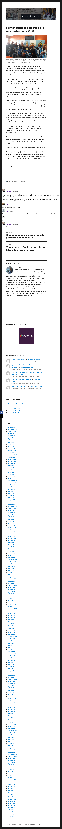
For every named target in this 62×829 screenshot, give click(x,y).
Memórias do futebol (14, 412)
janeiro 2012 (11, 777)
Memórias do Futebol (14, 408)
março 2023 (11, 500)
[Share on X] (1, 416)
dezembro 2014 (12, 703)
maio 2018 (11, 624)
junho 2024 (11, 468)
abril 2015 (10, 694)
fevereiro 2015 (12, 698)
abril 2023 (11, 497)
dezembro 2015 (12, 677)
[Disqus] (31, 208)
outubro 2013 (11, 733)
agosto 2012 (11, 763)
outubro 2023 (12, 485)
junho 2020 (11, 570)
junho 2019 (11, 596)
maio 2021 (11, 547)
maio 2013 (11, 743)
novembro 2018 (12, 611)
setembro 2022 (12, 512)
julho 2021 (11, 542)
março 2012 (11, 773)
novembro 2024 (12, 457)
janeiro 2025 (11, 453)
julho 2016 (11, 662)
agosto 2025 (11, 438)
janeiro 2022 (11, 530)
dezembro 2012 (12, 754)
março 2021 (11, 551)
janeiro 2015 (11, 701)
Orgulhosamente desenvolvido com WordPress (28, 824)
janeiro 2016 (11, 675)
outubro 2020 (12, 562)
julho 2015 (11, 688)
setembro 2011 (12, 786)
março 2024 (11, 474)
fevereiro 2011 (12, 799)
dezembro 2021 (12, 532)
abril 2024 (11, 472)
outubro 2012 (11, 758)
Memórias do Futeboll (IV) (16, 404)
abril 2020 (11, 574)
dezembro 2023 (12, 480)
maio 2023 (11, 495)
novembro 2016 (12, 653)
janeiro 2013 (11, 752)
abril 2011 (10, 797)
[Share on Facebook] (1, 412)
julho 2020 (11, 568)
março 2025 (11, 448)
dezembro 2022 (12, 506)
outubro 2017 (11, 639)
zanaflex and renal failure (19, 386)
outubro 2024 (12, 459)
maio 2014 (11, 718)
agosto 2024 (11, 463)
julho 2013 (11, 739)
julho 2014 (11, 713)
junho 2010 (11, 812)
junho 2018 (11, 621)
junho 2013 (11, 741)
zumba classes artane (18, 359)
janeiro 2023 (11, 504)
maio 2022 (11, 521)
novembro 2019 (12, 585)
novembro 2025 (12, 431)
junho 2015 (11, 690)
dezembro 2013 (12, 728)
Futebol (23, 181)
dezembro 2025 (12, 429)
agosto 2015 (11, 686)
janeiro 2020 (11, 581)
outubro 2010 (11, 803)
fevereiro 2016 (12, 673)
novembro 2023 (12, 483)
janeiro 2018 (11, 632)
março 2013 (11, 748)
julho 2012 (11, 765)
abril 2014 (10, 720)
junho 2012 (11, 767)
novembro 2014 (12, 705)
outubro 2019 (11, 587)
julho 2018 (11, 619)
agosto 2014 (11, 711)
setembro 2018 (12, 615)
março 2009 (11, 816)
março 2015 (11, 696)
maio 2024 (11, 470)
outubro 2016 (11, 656)
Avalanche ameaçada (33, 359)
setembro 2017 (12, 641)
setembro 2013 (12, 735)
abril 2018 (11, 626)
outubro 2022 (12, 510)
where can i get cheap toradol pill (21, 379)
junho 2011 (11, 792)
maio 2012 (11, 769)
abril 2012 (10, 771)
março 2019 (11, 602)
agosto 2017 (11, 643)
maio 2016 (11, 666)
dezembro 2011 (12, 780)
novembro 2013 (12, 730)
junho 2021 (11, 544)
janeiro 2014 (11, 726)
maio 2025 (11, 444)
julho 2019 (11, 594)
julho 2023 (11, 491)
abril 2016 (10, 668)
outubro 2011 (11, 784)
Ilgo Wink (10, 181)
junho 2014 (11, 715)
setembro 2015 (12, 683)
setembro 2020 (12, 564)
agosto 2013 (11, 737)
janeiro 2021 (11, 555)
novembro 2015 (12, 679)
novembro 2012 (12, 756)
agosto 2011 (11, 788)
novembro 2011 (12, 782)
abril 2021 (10, 549)
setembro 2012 (12, 760)
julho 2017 (11, 645)
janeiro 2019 (11, 606)
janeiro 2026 (11, 427)
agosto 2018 (11, 617)
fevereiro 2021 (12, 553)
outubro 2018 (11, 613)
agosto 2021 (11, 540)
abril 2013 (10, 745)
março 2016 (11, 671)
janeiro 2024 (11, 478)
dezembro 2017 (12, 634)
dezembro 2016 (12, 651)
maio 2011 (10, 795)
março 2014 (11, 722)
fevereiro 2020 (12, 579)
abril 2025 (11, 446)
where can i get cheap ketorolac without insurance (27, 372)
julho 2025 (11, 440)
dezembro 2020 (12, 557)
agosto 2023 (11, 489)
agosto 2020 (11, 566)
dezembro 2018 (12, 609)
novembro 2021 (12, 534)
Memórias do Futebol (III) (15, 406)
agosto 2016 (11, 660)
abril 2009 (11, 814)
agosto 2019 (11, 592)
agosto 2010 (11, 807)
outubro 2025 (12, 433)
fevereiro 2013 (12, 750)
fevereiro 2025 (12, 450)
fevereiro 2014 (12, 724)
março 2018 (11, 628)
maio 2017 (11, 649)
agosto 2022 (11, 515)
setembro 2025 (12, 435)
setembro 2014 (12, 709)
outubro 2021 (11, 536)
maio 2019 (11, 598)
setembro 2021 (12, 538)
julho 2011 (11, 790)
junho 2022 (11, 519)
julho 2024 (11, 465)
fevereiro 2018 (12, 630)
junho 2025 (11, 442)
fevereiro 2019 (12, 604)
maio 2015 (11, 692)
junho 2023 (11, 493)
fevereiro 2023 (12, 502)
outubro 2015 (11, 681)
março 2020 (11, 577)
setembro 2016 (12, 658)
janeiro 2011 (11, 801)
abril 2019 (10, 600)
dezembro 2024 (12, 455)
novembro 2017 (12, 636)
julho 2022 (11, 517)
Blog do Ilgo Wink (10, 824)
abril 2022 (11, 523)
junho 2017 (11, 647)
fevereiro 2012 (12, 775)
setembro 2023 (12, 487)
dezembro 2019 (12, 583)
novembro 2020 (12, 559)
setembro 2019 (12, 589)
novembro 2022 (12, 508)
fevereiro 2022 (12, 527)
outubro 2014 (11, 707)
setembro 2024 (12, 461)
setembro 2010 (12, 805)
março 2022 (11, 525)
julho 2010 (11, 810)
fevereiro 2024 (12, 476)
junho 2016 (11, 664)
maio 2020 (11, 572)
